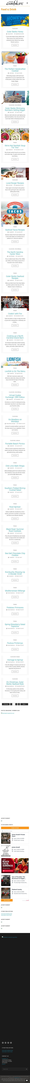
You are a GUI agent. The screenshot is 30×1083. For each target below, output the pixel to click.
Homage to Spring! (15, 660)
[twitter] (11, 1043)
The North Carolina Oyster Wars (15, 253)
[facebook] (3, 1043)
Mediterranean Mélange (15, 591)
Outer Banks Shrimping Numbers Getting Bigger (15, 109)
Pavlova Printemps (15, 643)
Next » (24, 704)
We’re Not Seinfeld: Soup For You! (15, 146)
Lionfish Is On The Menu (15, 371)
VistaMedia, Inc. (5, 1058)
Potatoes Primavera (15, 607)
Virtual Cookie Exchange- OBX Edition (15, 396)
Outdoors (18, 440)
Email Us (3, 1064)
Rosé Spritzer (15, 507)
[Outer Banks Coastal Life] (15, 3)
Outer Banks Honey (15, 32)
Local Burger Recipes (15, 183)
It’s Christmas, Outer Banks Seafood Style (15, 683)
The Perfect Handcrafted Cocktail (15, 70)
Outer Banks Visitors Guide (6, 915)
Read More (15, 45)
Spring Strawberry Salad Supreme (15, 625)
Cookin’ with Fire (15, 314)
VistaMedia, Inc (17, 1077)
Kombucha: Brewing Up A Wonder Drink (15, 573)
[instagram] (5, 1043)
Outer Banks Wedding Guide (6, 913)
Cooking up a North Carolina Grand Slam (15, 337)
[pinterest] (8, 1043)
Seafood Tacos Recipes (15, 230)
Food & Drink (15, 28)
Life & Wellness (18, 105)
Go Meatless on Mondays (15, 420)
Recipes (15, 65)
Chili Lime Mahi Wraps (15, 466)
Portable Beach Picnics (15, 444)
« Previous (6, 704)
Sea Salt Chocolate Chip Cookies (15, 554)
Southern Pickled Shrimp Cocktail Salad (15, 489)
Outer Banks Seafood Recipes (15, 277)
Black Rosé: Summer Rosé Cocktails (15, 530)
